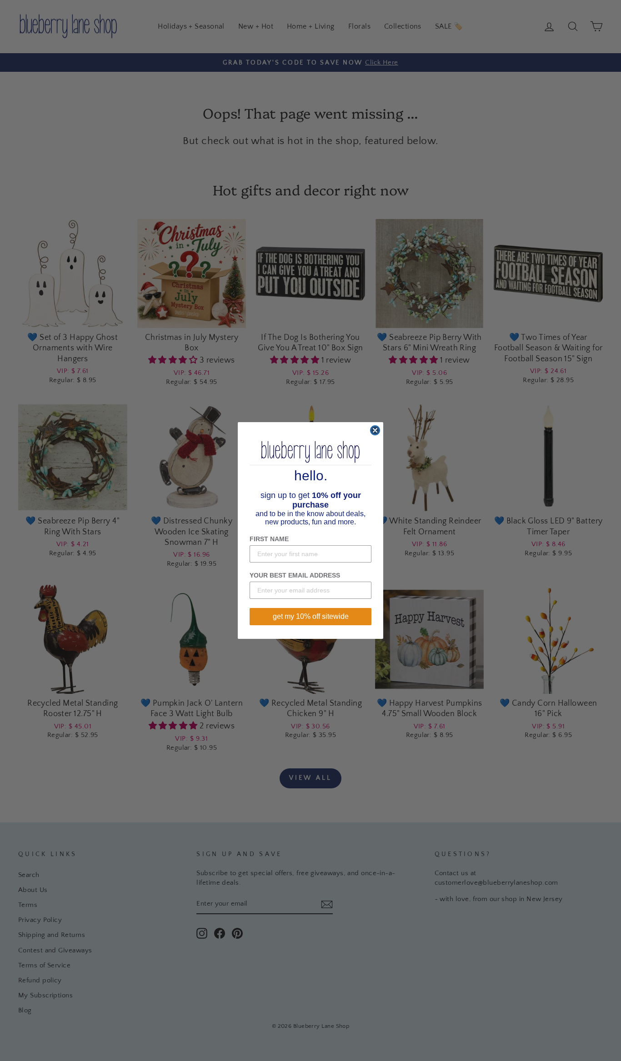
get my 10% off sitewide (311, 616)
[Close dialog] (375, 430)
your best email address (295, 575)
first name (269, 539)
